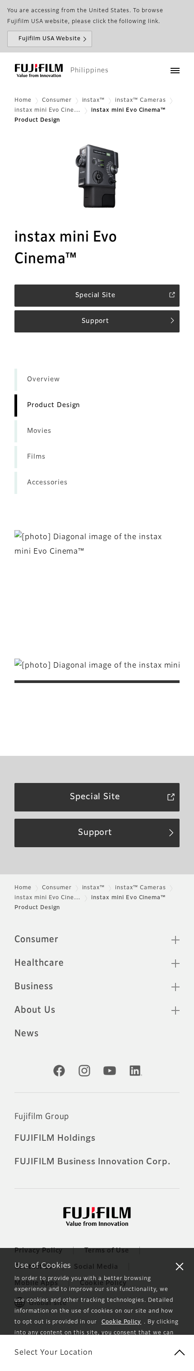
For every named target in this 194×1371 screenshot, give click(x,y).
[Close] (179, 1266)
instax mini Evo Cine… (47, 110)
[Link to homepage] (38, 70)
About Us (34, 1010)
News (26, 1033)
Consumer (57, 100)
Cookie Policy (121, 1322)
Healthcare (39, 963)
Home (23, 100)
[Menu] (175, 70)
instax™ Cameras (140, 100)
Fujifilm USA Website (49, 39)
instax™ (93, 100)
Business (33, 986)
